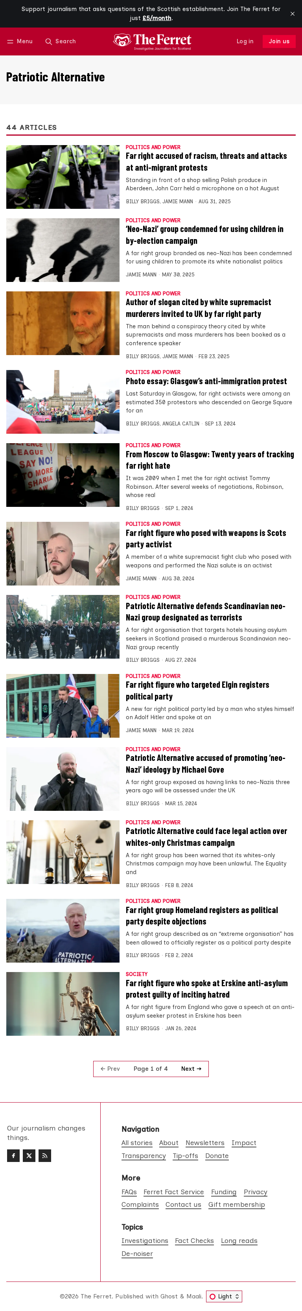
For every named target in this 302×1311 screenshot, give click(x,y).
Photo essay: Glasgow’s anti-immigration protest (206, 381)
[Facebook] (13, 1155)
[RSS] (45, 1155)
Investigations (145, 1240)
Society (136, 974)
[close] (292, 13)
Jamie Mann (177, 201)
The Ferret (96, 1296)
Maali (193, 1296)
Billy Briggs (143, 201)
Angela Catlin (180, 424)
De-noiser (137, 1253)
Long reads (239, 1240)
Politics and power (153, 147)
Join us (279, 41)
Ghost (169, 1296)
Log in (245, 41)
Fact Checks (194, 1240)
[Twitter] (29, 1155)
